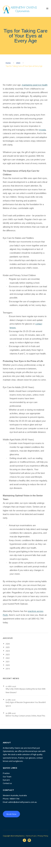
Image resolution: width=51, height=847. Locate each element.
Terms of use (31, 836)
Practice (6, 773)
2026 (8, 644)
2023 (8, 654)
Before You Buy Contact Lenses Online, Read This (25, 716)
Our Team (7, 776)
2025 (8, 647)
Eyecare (6, 780)
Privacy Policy (43, 836)
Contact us (7, 783)
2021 (8, 661)
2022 (8, 658)
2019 (8, 668)
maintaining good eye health (34, 85)
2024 (18, 63)
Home (8, 63)
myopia (42, 130)
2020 (8, 665)
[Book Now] (11, 808)
